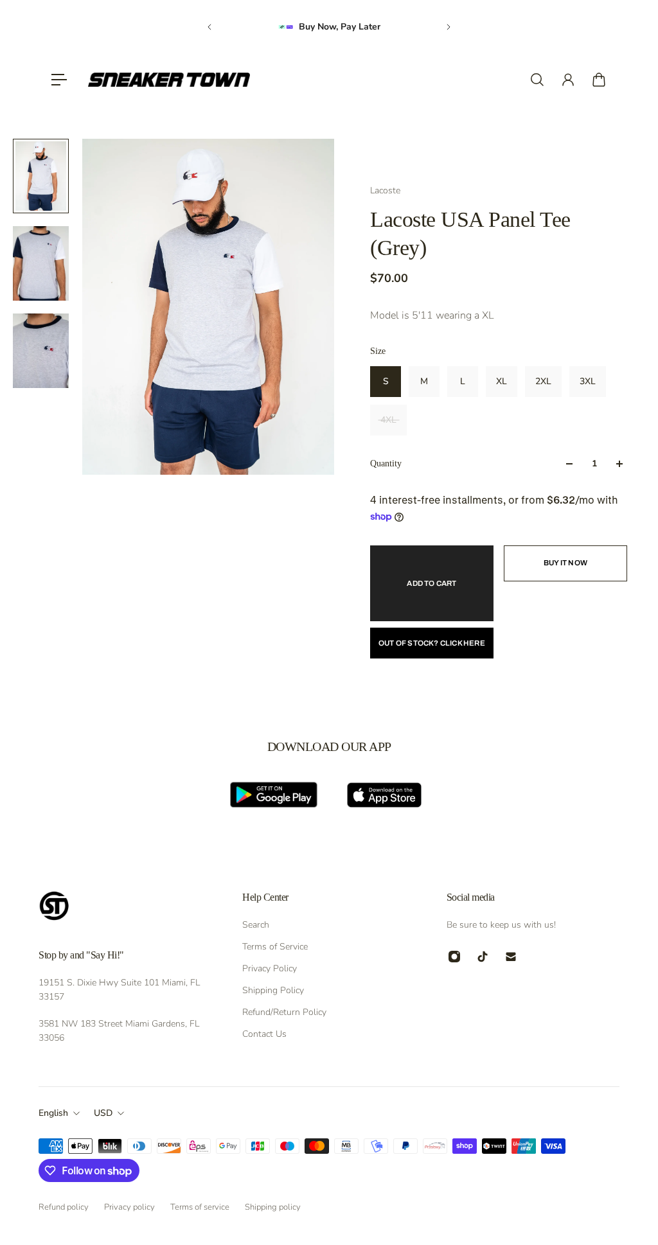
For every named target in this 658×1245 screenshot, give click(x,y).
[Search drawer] (537, 80)
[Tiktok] (482, 956)
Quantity (386, 463)
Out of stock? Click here (431, 643)
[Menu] (59, 80)
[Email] (511, 956)
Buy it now (565, 563)
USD (103, 1113)
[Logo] (169, 80)
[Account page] (568, 80)
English (53, 1113)
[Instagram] (454, 956)
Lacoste (385, 190)
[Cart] (598, 80)
